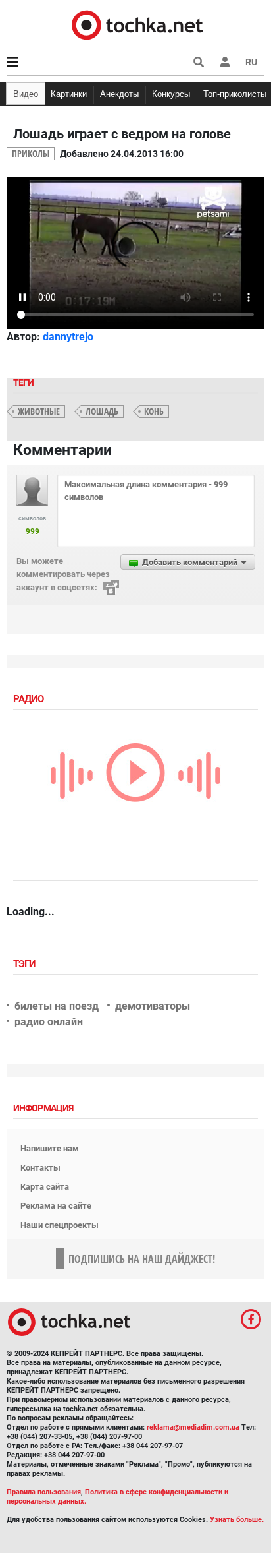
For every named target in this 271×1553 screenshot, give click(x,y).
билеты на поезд (56, 1006)
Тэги (25, 964)
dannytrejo (68, 336)
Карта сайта (44, 1187)
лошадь (102, 411)
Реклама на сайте (55, 1206)
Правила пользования (44, 1492)
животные (39, 411)
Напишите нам (49, 1148)
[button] (225, 62)
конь (154, 411)
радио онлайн (48, 1022)
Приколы (30, 153)
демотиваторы (152, 1006)
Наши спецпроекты (59, 1225)
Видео (25, 94)
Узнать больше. (237, 1519)
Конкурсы (171, 94)
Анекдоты (119, 94)
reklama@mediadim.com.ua (193, 1427)
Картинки (69, 94)
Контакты (40, 1167)
